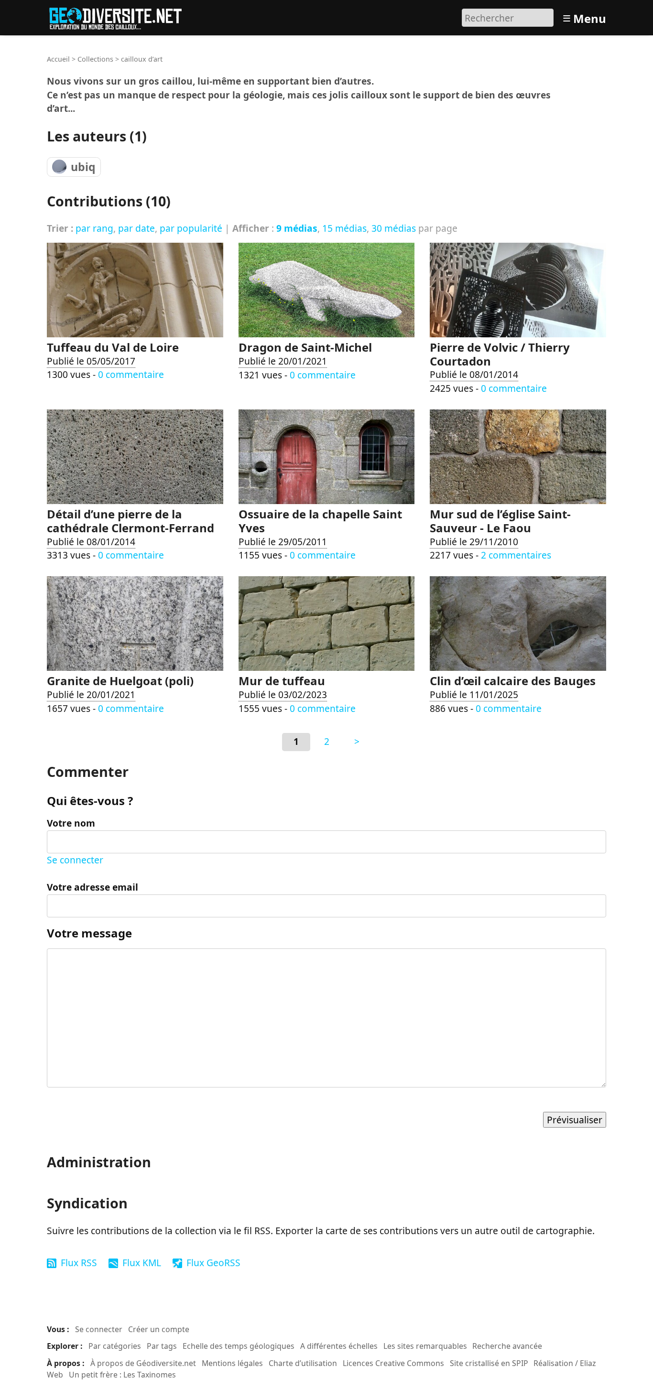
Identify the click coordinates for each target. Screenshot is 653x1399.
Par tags (162, 1346)
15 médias (344, 228)
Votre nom (71, 823)
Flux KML (141, 1262)
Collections (95, 59)
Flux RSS (79, 1262)
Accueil (58, 59)
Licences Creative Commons (393, 1363)
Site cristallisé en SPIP (489, 1363)
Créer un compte (158, 1329)
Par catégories (114, 1346)
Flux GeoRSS (213, 1262)
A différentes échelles (339, 1346)
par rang (94, 228)
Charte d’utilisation (303, 1363)
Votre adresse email (92, 887)
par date (136, 228)
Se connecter (75, 859)
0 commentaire (131, 374)
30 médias (393, 228)
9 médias (296, 228)
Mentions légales (232, 1363)
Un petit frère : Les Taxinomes (122, 1374)
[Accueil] (120, 16)
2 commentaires (516, 555)
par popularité (191, 228)
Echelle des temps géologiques (238, 1346)
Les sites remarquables (425, 1346)
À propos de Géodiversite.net (143, 1363)
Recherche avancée (507, 1346)
